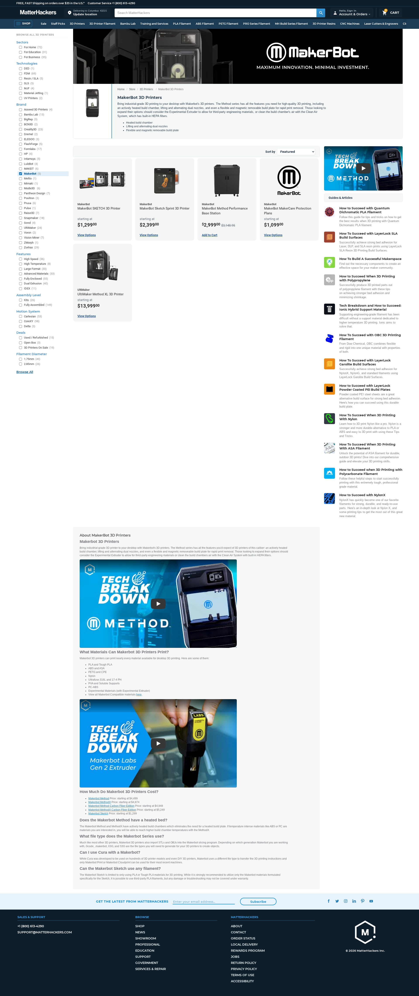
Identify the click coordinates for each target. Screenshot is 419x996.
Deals (20, 333)
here (139, 694)
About (236, 926)
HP (28, 153)
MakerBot (32, 173)
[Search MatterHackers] (320, 13)
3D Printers (77, 23)
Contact (238, 932)
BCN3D (31, 124)
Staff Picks (58, 23)
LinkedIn (354, 901)
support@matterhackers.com (44, 932)
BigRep (31, 119)
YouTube (371, 901)
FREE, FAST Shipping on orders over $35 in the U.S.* (50, 3)
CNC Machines (349, 23)
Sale (43, 23)
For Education (35, 52)
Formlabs (33, 149)
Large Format (35, 268)
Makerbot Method (98, 798)
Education (144, 951)
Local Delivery (244, 944)
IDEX (30, 288)
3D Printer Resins (324, 23)
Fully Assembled (38, 304)
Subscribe (258, 902)
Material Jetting (36, 93)
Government (146, 963)
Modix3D (32, 188)
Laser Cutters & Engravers (381, 23)
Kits (29, 300)
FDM (30, 73)
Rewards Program (248, 951)
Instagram (345, 901)
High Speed (34, 259)
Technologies (26, 63)
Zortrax (31, 247)
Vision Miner (34, 237)
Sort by (270, 151)
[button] (87, 12)
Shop (139, 926)
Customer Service (99, 3)
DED (29, 68)
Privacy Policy (244, 969)
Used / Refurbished (39, 337)
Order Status (243, 938)
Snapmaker (34, 218)
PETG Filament (228, 23)
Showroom (145, 938)
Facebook (328, 901)
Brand (21, 105)
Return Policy (243, 963)
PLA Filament (182, 23)
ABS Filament (205, 23)
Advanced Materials (39, 273)
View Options (86, 235)
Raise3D (31, 213)
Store (132, 89)
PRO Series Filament (256, 23)
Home (121, 89)
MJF (29, 88)
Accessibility (242, 981)
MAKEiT (31, 168)
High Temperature (37, 263)
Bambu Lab (128, 23)
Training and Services (154, 23)
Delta (29, 326)
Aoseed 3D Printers (38, 109)
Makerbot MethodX (99, 802)
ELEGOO (31, 139)
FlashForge (33, 144)
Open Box (32, 342)
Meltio (30, 178)
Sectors (22, 42)
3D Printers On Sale (39, 347)
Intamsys (32, 158)
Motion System (28, 311)
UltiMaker (33, 227)
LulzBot (31, 163)
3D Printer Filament (102, 23)
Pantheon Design (37, 193)
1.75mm (32, 359)
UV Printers (33, 98)
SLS (29, 83)
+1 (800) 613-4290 (123, 3)
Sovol (30, 222)
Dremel (31, 134)
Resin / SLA (33, 78)
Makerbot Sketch (98, 813)
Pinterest (362, 901)
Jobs (235, 957)
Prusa (30, 203)
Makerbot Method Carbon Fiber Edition (111, 805)
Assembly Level (28, 295)
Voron (30, 232)
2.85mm (32, 364)
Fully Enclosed (36, 278)
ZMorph (31, 242)
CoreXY (31, 321)
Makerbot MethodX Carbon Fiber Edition (112, 809)
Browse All (24, 372)
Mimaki (31, 183)
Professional (147, 944)
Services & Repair (150, 969)
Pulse (30, 208)
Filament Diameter (31, 354)
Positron (31, 198)
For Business (35, 57)
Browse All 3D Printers (35, 34)
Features (23, 254)
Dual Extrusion (36, 283)
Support (143, 957)
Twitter (337, 901)
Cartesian (33, 316)
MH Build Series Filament (291, 23)
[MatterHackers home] (38, 13)
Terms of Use (242, 975)
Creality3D (33, 129)
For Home (33, 47)
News (140, 932)
